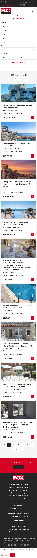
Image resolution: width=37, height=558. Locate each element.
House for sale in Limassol (18, 508)
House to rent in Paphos (19, 526)
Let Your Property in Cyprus (18, 495)
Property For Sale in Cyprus (18, 487)
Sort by (10, 79)
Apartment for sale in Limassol (18, 514)
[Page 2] (22, 449)
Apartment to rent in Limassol (19, 529)
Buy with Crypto (18, 501)
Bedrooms (4, 53)
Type (2, 46)
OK (12, 555)
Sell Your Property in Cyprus (18, 493)
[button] (18, 26)
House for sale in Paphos (18, 511)
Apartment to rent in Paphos (18, 532)
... (32, 444)
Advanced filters (17, 62)
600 (16, 449)
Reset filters (19, 18)
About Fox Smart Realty (18, 498)
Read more (4, 555)
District (3, 30)
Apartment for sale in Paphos (18, 516)
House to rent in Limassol (18, 524)
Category (4, 22)
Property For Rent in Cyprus (18, 490)
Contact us (18, 467)
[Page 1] (4, 445)
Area (2, 38)
